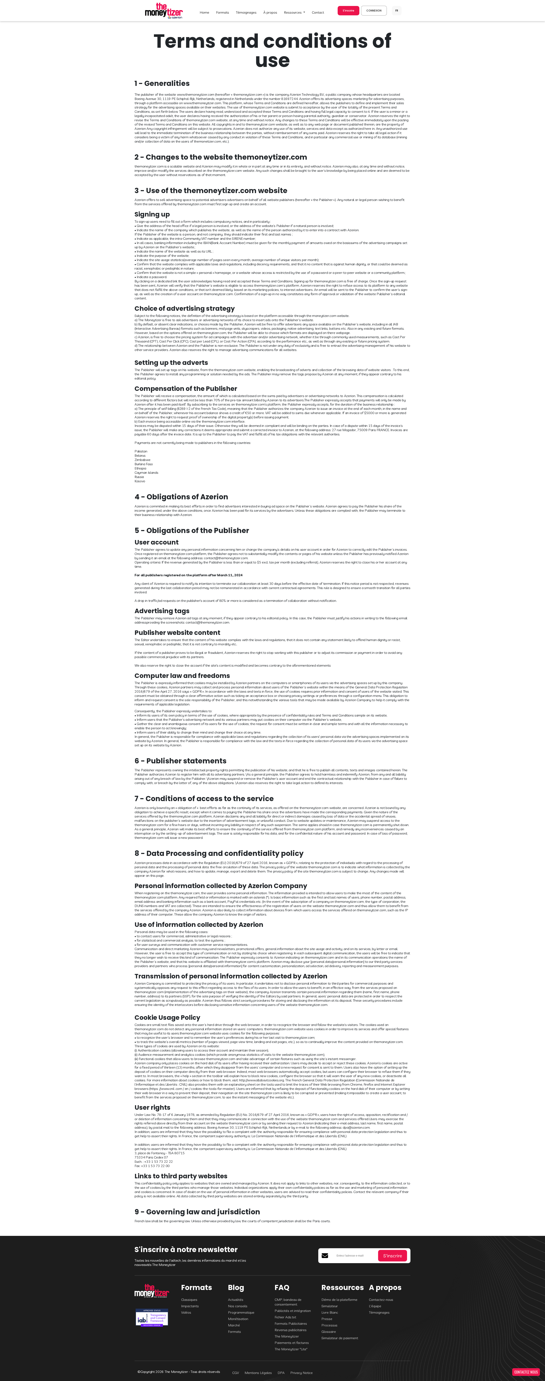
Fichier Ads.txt (285, 1317)
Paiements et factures (292, 1343)
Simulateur (329, 1306)
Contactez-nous (381, 1299)
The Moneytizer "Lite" (291, 1349)
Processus (329, 1325)
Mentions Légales (258, 1373)
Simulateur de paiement (339, 1338)
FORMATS (222, 12)
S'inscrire (348, 10)
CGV (235, 1373)
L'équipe (375, 1306)
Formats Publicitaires (291, 1323)
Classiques (189, 1299)
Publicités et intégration (293, 1311)
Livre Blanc (329, 1312)
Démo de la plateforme (339, 1299)
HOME (204, 12)
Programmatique (241, 1312)
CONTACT (318, 12)
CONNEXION (374, 10)
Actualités (235, 1299)
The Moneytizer (287, 1336)
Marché (234, 1325)
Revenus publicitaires (291, 1330)
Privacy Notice (301, 1373)
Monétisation (238, 1319)
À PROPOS (270, 12)
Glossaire (328, 1331)
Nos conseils (237, 1306)
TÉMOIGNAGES (246, 12)
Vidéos (186, 1312)
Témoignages (379, 1312)
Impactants (190, 1306)
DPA (281, 1373)
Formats (234, 1331)
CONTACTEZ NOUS (526, 1372)
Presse (326, 1319)
